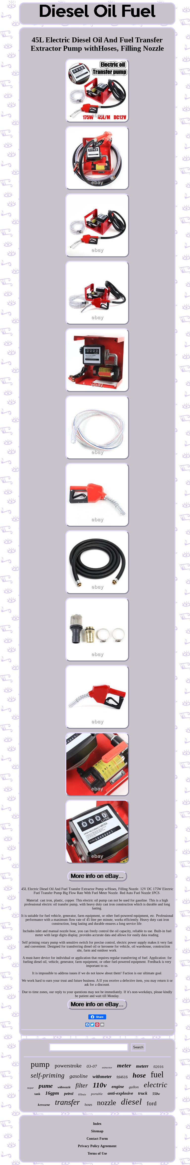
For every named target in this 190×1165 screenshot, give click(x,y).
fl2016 (158, 1067)
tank (37, 1094)
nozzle (106, 1102)
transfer (67, 1102)
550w (156, 1094)
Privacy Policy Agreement (97, 1146)
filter (81, 1085)
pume (46, 1085)
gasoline (79, 1076)
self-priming (48, 1075)
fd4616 (122, 1077)
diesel (131, 1102)
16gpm (52, 1093)
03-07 (92, 1066)
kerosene (44, 1105)
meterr (142, 1066)
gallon (134, 1087)
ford (152, 1103)
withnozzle (64, 1087)
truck (142, 1093)
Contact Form (97, 1138)
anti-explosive (120, 1093)
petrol (68, 1093)
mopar (30, 1087)
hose (139, 1075)
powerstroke (68, 1065)
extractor (107, 1067)
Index (97, 1124)
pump (40, 1064)
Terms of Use (97, 1153)
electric (155, 1084)
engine (118, 1086)
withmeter (102, 1076)
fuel (157, 1074)
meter (124, 1065)
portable (97, 1094)
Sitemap (97, 1131)
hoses (88, 1105)
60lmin (82, 1094)
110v (100, 1085)
